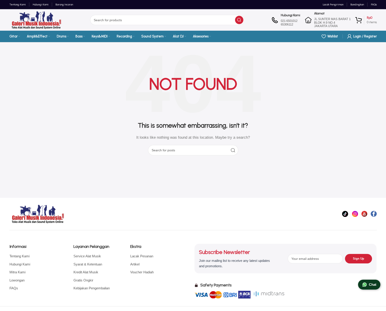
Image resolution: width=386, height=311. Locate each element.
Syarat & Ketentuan (87, 264)
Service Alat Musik (87, 256)
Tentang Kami (19, 256)
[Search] (239, 20)
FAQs (13, 288)
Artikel (134, 264)
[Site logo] (36, 19)
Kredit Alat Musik (85, 272)
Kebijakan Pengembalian (91, 288)
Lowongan (17, 280)
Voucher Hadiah (142, 272)
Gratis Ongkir (83, 280)
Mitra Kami (17, 272)
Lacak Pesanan (141, 256)
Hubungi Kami (19, 264)
